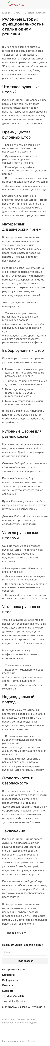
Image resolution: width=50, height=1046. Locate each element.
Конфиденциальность (13, 1041)
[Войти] (40, 4)
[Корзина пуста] (45, 4)
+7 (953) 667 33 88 (13, 996)
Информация (10, 980)
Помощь (7, 985)
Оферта (31, 1041)
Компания (8, 974)
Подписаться (25, 960)
